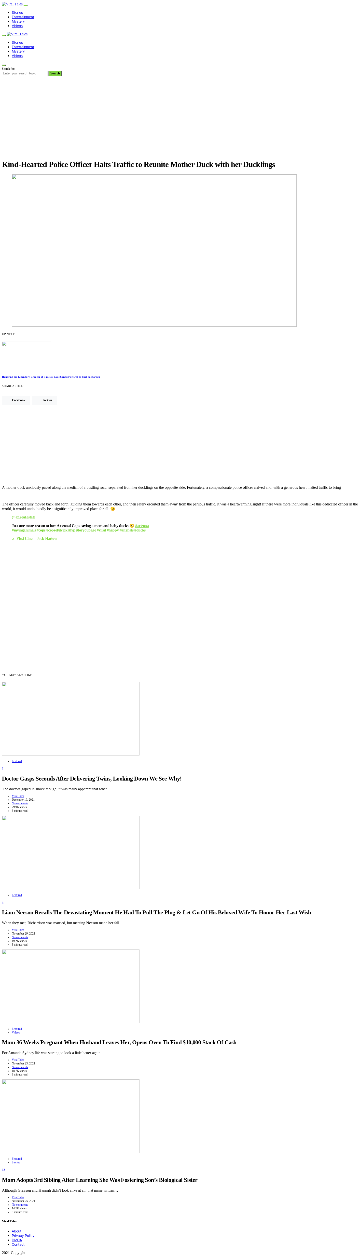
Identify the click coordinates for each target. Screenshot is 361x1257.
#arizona (142, 526)
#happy (113, 530)
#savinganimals (24, 530)
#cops (41, 530)
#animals (127, 530)
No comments (20, 803)
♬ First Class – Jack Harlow (34, 538)
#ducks (140, 530)
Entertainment (23, 17)
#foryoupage (86, 530)
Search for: (8, 68)
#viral (101, 530)
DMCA (17, 1240)
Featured (17, 761)
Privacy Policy (23, 1235)
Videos (17, 26)
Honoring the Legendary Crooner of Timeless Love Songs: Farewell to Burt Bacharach (51, 376)
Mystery (18, 21)
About (16, 1231)
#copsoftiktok (57, 530)
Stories (17, 12)
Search (55, 73)
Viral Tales (18, 796)
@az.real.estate (23, 517)
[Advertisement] (180, 120)
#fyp (71, 530)
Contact (18, 1244)
